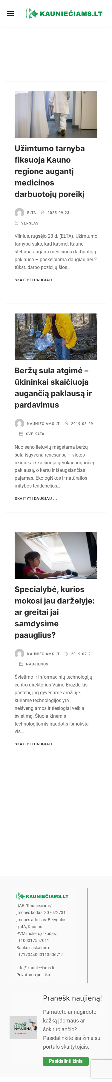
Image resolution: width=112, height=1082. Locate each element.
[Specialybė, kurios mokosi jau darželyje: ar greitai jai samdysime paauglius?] (56, 555)
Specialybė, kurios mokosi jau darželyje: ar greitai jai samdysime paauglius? (55, 612)
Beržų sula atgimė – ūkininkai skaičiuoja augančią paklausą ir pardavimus (53, 387)
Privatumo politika (33, 974)
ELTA (31, 213)
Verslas (29, 223)
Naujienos (36, 664)
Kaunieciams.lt (43, 424)
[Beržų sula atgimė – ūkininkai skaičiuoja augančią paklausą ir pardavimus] (56, 336)
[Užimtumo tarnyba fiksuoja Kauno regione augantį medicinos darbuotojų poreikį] (56, 114)
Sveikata (35, 434)
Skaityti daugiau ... (36, 280)
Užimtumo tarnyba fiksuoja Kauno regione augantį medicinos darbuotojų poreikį (50, 171)
